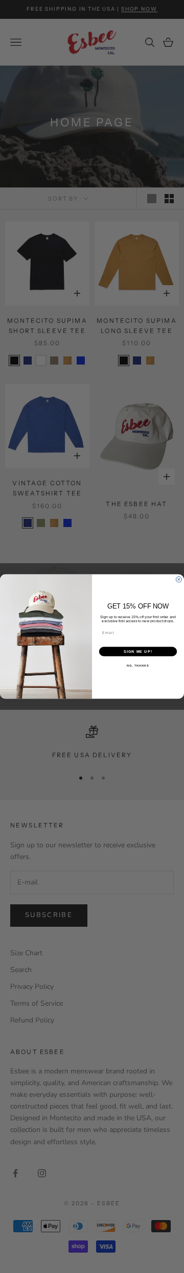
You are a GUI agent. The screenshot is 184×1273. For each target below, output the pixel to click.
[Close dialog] (178, 579)
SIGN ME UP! (138, 652)
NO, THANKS (138, 665)
